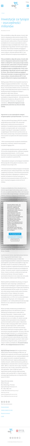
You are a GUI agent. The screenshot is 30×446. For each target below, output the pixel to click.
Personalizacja (15, 240)
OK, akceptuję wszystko (15, 234)
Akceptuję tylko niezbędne (15, 237)
